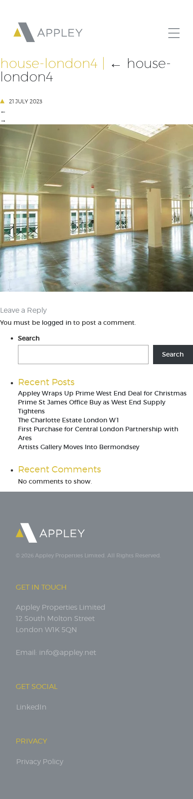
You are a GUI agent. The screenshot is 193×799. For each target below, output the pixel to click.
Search (28, 338)
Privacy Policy (39, 761)
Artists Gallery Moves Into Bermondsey (78, 447)
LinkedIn (31, 707)
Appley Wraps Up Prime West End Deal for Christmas (102, 393)
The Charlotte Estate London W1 (69, 420)
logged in (56, 323)
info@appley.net (67, 652)
